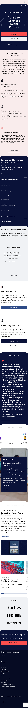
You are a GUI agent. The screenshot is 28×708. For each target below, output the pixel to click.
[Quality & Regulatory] (25, 205)
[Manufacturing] (25, 191)
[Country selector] (14, 2)
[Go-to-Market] (25, 185)
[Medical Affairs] (25, 211)
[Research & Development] (25, 179)
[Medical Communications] (25, 217)
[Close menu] (25, 6)
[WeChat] (5, 702)
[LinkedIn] (2, 702)
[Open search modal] (18, 6)
